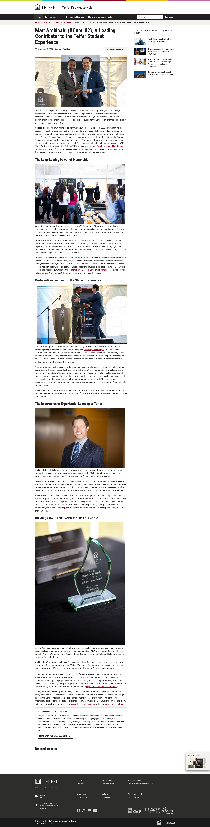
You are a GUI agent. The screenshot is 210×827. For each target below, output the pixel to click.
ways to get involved (114, 704)
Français (169, 17)
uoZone (105, 794)
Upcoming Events (83, 797)
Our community (133, 797)
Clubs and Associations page (82, 704)
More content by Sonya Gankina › (55, 736)
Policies (38, 823)
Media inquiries (45, 798)
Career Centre (107, 780)
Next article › (193, 755)
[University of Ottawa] (166, 822)
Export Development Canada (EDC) (102, 686)
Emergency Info (47, 823)
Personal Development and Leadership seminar (97, 495)
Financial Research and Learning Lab (141, 784)
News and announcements (100, 17)
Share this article (117, 49)
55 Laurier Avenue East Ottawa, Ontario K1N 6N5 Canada (49, 805)
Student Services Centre (52, 137)
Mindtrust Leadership (55, 507)
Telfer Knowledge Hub (136, 794)
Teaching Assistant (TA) (94, 349)
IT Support (106, 797)
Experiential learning (75, 17)
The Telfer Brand (108, 784)
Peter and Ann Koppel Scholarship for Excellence (92, 270)
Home (38, 17)
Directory (80, 784)
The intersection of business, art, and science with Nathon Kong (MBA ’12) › (161, 51)
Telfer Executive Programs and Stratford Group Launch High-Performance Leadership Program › (160, 63)
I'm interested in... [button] (53, 17)
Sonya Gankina (63, 49)
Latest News (81, 794)
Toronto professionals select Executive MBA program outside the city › (160, 74)
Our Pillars (80, 780)
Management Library (135, 780)
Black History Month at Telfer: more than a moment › (159, 40)
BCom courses (82, 143)
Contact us (44, 795)
